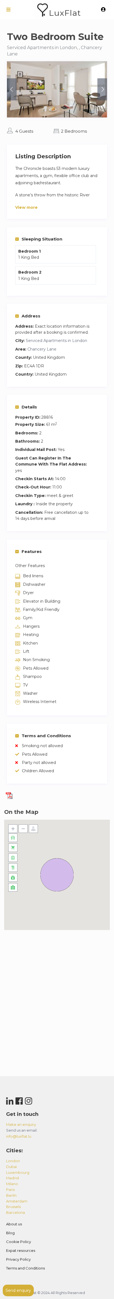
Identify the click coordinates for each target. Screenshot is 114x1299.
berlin (11, 1195)
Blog (10, 1233)
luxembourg (17, 1172)
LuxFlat (65, 13)
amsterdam (16, 1201)
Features (32, 551)
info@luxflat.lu (18, 1136)
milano (12, 1184)
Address (31, 316)
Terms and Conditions (46, 735)
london (13, 1161)
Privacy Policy (18, 1259)
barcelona (15, 1212)
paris (10, 1189)
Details (29, 407)
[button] (57, 875)
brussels (13, 1206)
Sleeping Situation (42, 239)
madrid (12, 1178)
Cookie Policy (18, 1241)
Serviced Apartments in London (56, 340)
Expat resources (20, 1250)
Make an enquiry (21, 1124)
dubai (11, 1166)
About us (14, 1224)
